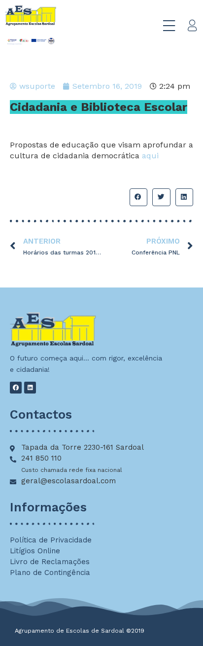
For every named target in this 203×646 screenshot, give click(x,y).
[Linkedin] (30, 388)
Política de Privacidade (51, 540)
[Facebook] (16, 388)
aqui (150, 155)
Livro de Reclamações (50, 561)
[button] (138, 197)
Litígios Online (35, 550)
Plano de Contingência (50, 572)
